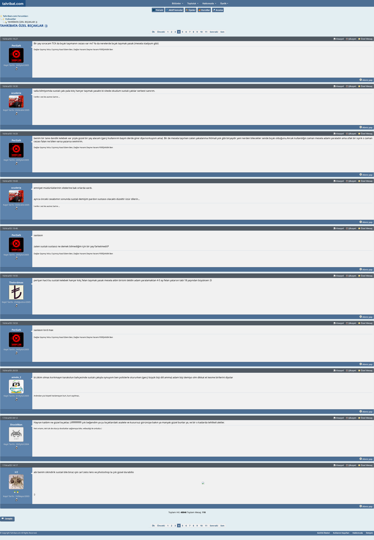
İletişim (369, 533)
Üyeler (192, 9)
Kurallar (205, 9)
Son (222, 31)
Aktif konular (176, 9)
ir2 (16, 472)
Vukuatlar (10, 18)
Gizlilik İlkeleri (323, 533)
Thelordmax (16, 282)
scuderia (16, 93)
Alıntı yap (367, 80)
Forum (159, 9)
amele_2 (16, 377)
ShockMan (16, 424)
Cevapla (8, 518)
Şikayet (352, 38)
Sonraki (214, 31)
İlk (153, 31)
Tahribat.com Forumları (15, 15)
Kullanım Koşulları (341, 533)
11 (206, 31)
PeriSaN (16, 45)
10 (201, 31)
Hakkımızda (358, 533)
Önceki (161, 31)
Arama (219, 9)
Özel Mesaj (366, 38)
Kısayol (340, 38)
